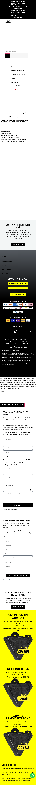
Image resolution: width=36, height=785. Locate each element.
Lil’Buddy (8, 463)
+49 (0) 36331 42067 (13, 137)
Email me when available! (12, 405)
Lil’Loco (23, 463)
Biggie (7, 465)
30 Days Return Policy (18, 3)
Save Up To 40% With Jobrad (18, 6)
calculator (22, 353)
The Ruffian (15, 465)
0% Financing (18, 8)
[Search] (7, 55)
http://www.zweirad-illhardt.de (14, 141)
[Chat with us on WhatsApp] (32, 775)
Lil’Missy (16, 463)
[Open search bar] (5, 49)
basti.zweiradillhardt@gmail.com (15, 139)
